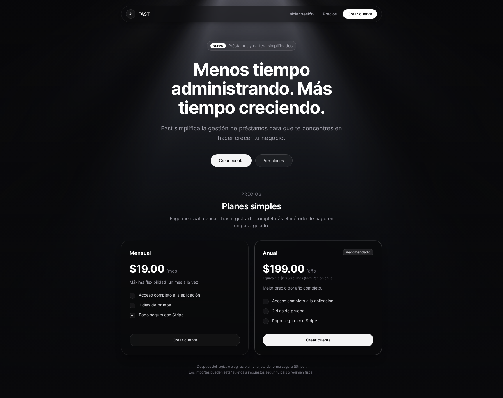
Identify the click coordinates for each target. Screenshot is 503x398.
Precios (330, 13)
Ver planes (274, 160)
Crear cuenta (360, 13)
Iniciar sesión (301, 13)
